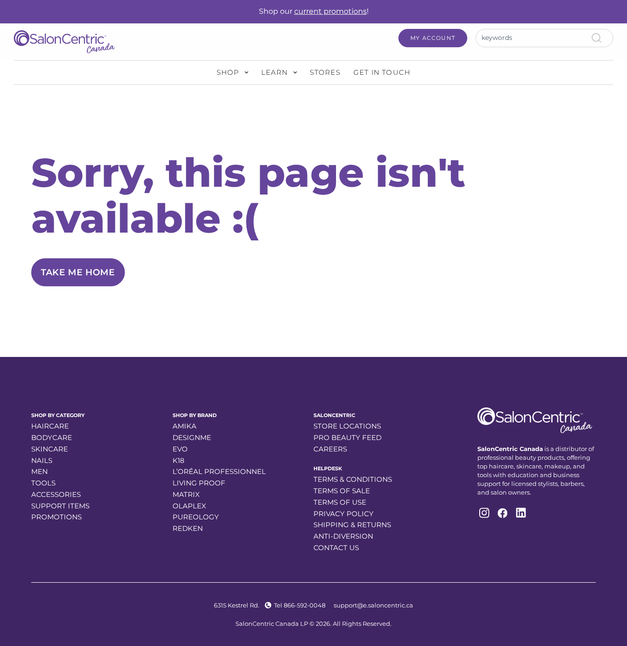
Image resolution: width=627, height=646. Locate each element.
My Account (432, 37)
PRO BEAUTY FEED (347, 437)
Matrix (186, 494)
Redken (188, 528)
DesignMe (192, 437)
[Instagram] (483, 512)
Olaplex (189, 505)
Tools (43, 483)
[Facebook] (502, 512)
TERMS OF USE (340, 502)
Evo (180, 449)
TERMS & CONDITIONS (353, 479)
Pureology (196, 516)
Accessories (56, 494)
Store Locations (347, 426)
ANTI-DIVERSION (343, 536)
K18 (179, 460)
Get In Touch (381, 72)
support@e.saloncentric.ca (373, 605)
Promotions (56, 516)
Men (39, 471)
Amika (184, 426)
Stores (325, 72)
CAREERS (330, 449)
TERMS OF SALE (342, 490)
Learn (274, 72)
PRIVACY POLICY (344, 513)
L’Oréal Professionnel (219, 471)
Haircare (50, 426)
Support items (60, 505)
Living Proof (199, 483)
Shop (228, 72)
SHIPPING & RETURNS (352, 524)
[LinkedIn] (520, 512)
